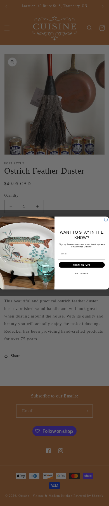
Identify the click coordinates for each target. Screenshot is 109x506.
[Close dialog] (106, 219)
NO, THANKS (82, 273)
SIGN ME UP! (81, 265)
